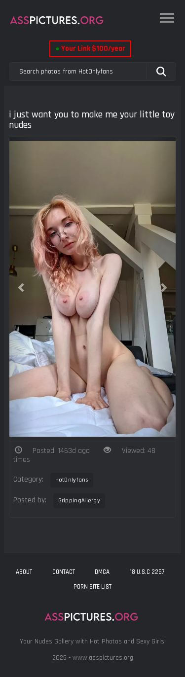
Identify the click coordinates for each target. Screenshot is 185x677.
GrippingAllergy (79, 500)
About (24, 572)
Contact (63, 572)
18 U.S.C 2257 (147, 572)
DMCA (102, 572)
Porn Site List (92, 587)
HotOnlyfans (71, 480)
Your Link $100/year (90, 48)
